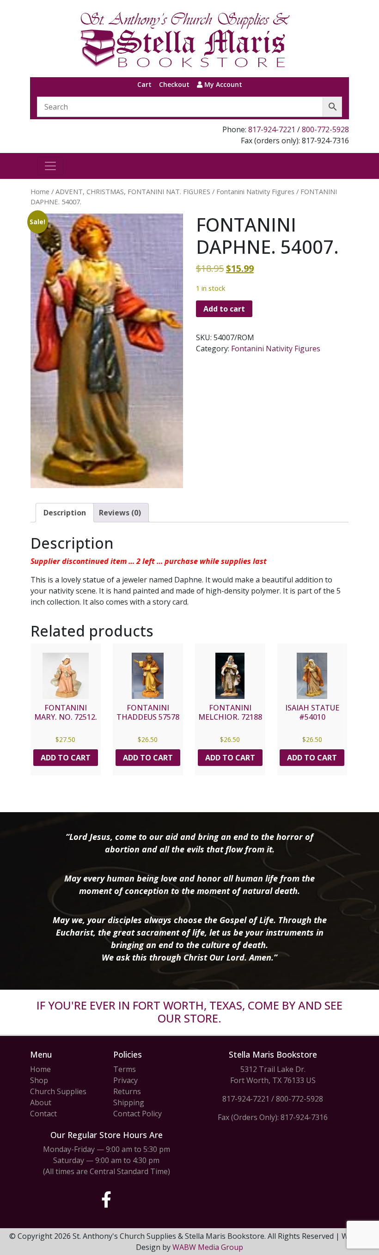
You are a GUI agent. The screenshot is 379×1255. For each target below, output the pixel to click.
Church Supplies (58, 1091)
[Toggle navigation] (50, 166)
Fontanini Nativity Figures (255, 191)
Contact (43, 1113)
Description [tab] (64, 513)
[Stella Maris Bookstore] (185, 38)
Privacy (125, 1080)
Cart (144, 84)
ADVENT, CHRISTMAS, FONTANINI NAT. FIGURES (132, 191)
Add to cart (224, 309)
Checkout (174, 84)
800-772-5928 (325, 129)
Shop (39, 1080)
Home (40, 191)
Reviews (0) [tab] (120, 513)
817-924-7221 (271, 129)
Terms (124, 1069)
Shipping (128, 1102)
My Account (222, 84)
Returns (127, 1091)
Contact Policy (137, 1113)
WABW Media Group (207, 1247)
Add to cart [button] (66, 758)
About (40, 1102)
